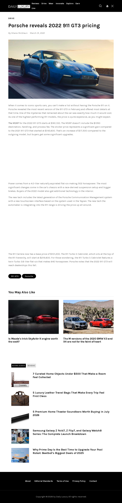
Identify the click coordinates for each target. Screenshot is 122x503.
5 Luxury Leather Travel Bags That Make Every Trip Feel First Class (68, 394)
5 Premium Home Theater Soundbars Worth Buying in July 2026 (71, 413)
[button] (61, 69)
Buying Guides (18, 366)
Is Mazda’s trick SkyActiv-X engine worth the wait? (33, 340)
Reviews (31, 366)
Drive (11, 18)
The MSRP (13, 123)
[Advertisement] (61, 159)
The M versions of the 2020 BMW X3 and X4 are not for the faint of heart (87, 340)
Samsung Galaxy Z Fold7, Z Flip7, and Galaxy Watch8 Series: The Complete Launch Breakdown (67, 432)
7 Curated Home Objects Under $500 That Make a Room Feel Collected (69, 375)
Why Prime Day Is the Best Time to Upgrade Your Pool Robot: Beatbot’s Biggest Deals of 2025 (68, 451)
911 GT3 (14, 276)
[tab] (18, 366)
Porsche (29, 276)
